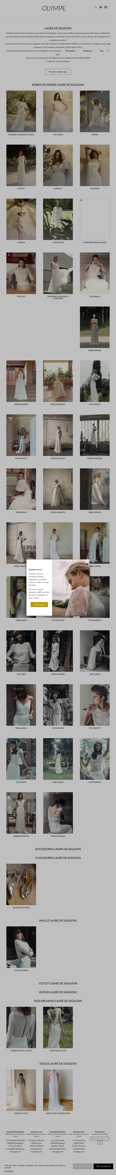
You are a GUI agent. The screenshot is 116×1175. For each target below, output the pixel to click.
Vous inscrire (39, 604)
